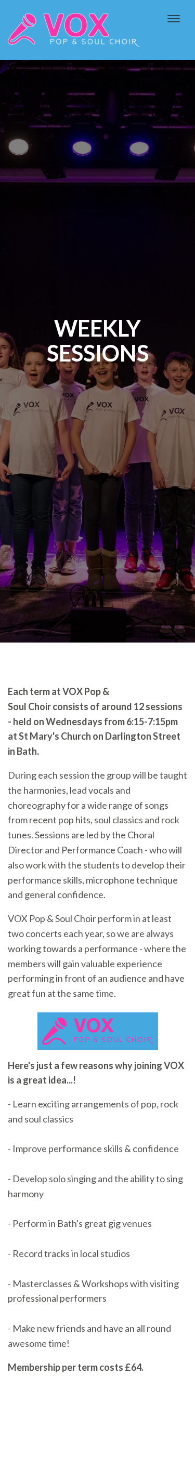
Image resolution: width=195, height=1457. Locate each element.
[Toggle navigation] (174, 18)
